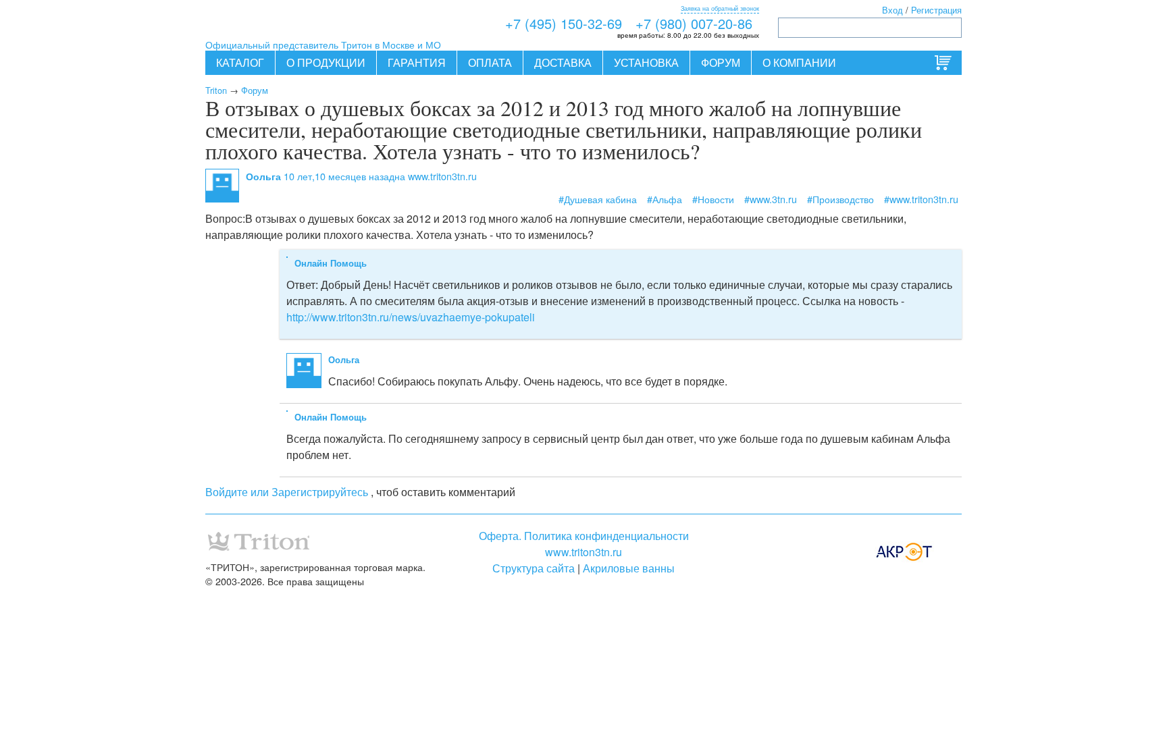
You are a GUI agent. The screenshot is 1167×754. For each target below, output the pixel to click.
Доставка (563, 62)
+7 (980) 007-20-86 (694, 23)
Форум (720, 62)
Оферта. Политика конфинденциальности (584, 535)
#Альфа (664, 199)
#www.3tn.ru (770, 199)
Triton (216, 90)
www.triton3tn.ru (583, 552)
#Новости (713, 199)
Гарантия (417, 62)
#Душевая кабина (598, 199)
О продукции (325, 62)
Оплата (490, 62)
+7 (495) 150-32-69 (563, 23)
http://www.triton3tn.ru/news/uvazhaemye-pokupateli (410, 317)
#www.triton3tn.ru (921, 199)
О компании (799, 62)
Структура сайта (533, 568)
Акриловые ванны (629, 568)
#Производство (840, 199)
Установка (646, 62)
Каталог (240, 62)
